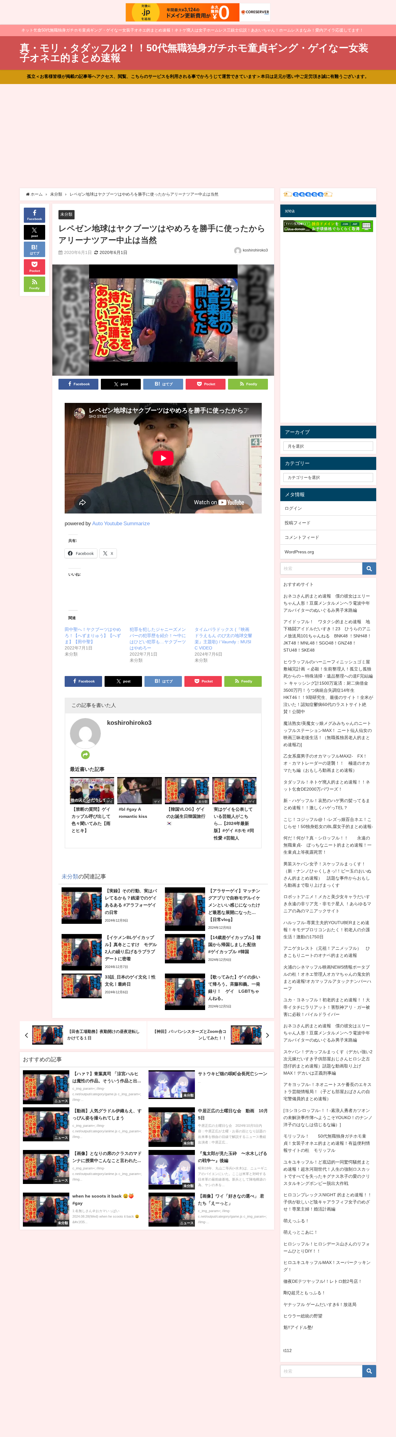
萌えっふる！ (296, 1221)
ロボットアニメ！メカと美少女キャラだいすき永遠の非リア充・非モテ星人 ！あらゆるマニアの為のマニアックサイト (327, 903)
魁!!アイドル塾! (298, 1327)
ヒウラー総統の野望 (302, 1316)
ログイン (293, 508)
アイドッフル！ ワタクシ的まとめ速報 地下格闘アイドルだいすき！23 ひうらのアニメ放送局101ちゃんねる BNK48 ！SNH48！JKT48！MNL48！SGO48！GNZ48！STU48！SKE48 (327, 635)
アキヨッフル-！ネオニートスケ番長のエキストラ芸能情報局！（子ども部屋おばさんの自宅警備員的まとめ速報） (327, 1091)
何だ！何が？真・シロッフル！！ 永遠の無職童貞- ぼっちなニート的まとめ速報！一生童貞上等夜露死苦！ (327, 845)
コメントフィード (302, 537)
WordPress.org (299, 552)
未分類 (66, 214)
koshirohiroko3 (255, 250)
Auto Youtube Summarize (121, 523)
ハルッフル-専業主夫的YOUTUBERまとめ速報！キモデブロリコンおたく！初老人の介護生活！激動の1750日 (326, 929)
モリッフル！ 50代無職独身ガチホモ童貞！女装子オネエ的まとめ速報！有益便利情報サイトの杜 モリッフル (326, 1143)
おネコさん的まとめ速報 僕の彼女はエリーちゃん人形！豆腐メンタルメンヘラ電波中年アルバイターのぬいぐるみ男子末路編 (326, 603)
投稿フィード (298, 523)
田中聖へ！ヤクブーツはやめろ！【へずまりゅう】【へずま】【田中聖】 (93, 635)
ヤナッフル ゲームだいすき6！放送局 (319, 1304)
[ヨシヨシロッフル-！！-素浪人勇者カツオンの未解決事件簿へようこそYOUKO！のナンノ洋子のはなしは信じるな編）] (327, 1117)
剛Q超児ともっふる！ (304, 1293)
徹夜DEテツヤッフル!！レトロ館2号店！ (322, 1281)
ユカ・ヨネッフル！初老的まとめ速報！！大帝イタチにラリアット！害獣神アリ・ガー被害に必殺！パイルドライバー (326, 1007)
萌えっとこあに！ (300, 1232)
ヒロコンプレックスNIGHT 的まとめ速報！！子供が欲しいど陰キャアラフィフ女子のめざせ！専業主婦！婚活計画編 (327, 1202)
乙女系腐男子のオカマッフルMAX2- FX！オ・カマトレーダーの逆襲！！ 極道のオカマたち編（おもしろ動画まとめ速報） (326, 763)
